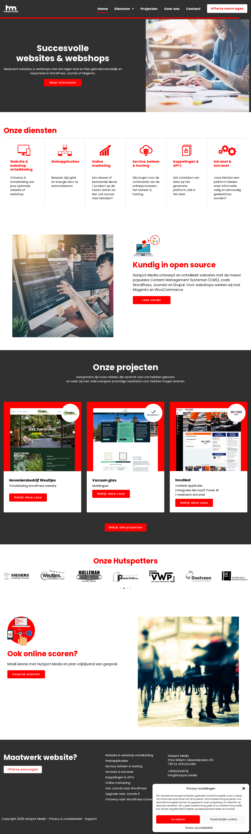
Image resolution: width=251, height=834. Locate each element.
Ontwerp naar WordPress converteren (133, 799)
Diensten (122, 8)
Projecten (149, 8)
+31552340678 (178, 771)
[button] (243, 788)
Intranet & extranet (223, 163)
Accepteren (178, 819)
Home (103, 8)
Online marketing (101, 163)
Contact (193, 8)
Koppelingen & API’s (186, 163)
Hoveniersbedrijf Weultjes (32, 480)
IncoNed (183, 480)
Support (91, 819)
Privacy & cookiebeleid (65, 819)
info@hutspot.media (182, 775)
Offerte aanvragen (227, 8)
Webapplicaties (65, 161)
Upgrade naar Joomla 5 (122, 794)
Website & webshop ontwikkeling (21, 165)
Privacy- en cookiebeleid (199, 827)
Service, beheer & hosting (146, 163)
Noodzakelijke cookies (223, 819)
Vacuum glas (104, 480)
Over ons (172, 8)
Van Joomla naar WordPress (126, 788)
